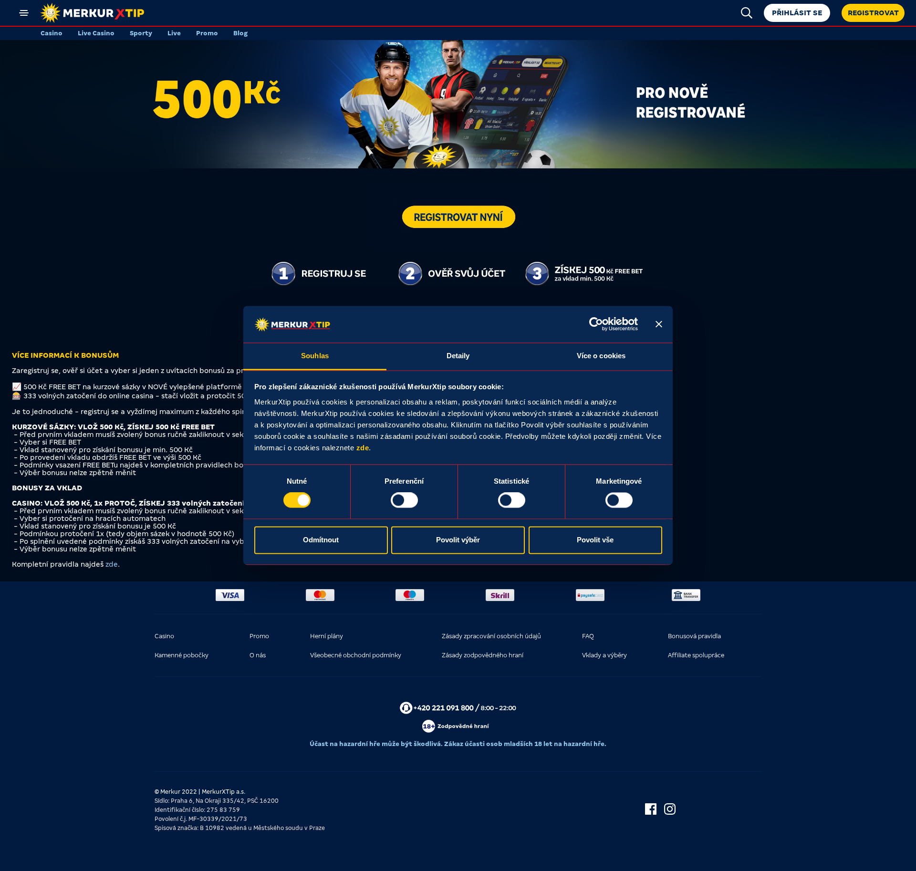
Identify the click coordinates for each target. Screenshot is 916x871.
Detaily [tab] (458, 356)
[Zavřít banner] (659, 324)
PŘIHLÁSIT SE (797, 13)
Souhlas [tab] (315, 356)
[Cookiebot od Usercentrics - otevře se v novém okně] (596, 324)
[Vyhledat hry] (746, 13)
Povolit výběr (458, 540)
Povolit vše (595, 540)
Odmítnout (321, 540)
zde (362, 448)
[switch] (404, 500)
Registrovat (873, 13)
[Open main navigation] (24, 13)
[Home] (92, 12)
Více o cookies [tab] (601, 356)
